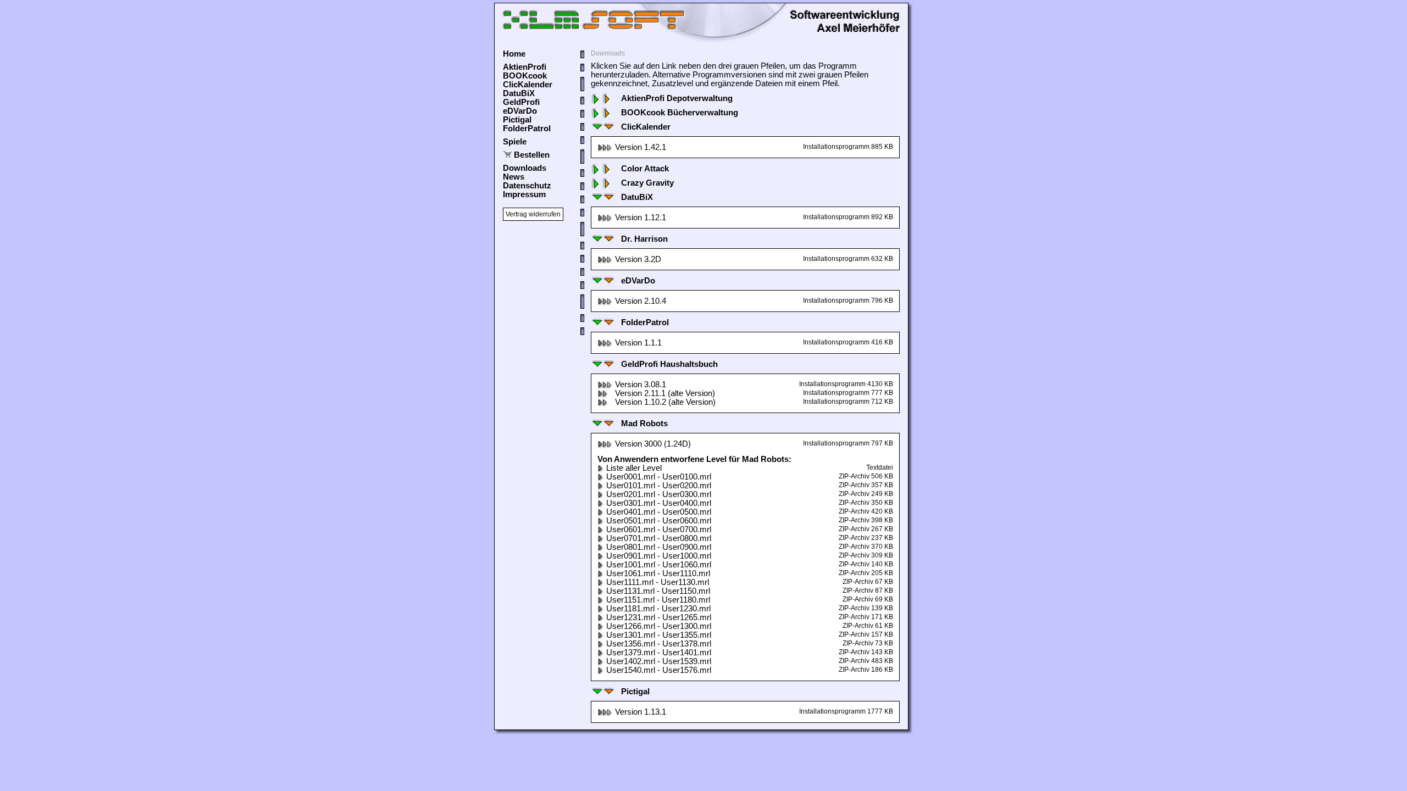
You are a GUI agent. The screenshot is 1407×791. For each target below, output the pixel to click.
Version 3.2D (638, 259)
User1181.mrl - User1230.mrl (658, 608)
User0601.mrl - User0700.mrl (658, 529)
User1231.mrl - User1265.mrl (658, 617)
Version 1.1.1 (638, 342)
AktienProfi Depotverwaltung (677, 98)
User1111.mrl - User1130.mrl (657, 582)
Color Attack (645, 168)
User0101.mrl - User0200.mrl (658, 485)
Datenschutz (527, 185)
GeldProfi (521, 102)
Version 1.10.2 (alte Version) (665, 402)
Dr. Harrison (644, 239)
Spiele (515, 141)
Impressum (524, 194)
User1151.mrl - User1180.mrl (658, 599)
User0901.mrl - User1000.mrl (658, 556)
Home (514, 53)
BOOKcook (525, 75)
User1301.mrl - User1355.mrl (658, 635)
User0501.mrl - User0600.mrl (658, 520)
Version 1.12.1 (640, 217)
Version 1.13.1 (640, 712)
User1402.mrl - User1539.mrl (658, 661)
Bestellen (532, 155)
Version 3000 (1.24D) (653, 443)
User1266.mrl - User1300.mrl (658, 626)
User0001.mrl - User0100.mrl (658, 476)
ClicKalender (527, 84)
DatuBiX (519, 93)
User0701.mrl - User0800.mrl (658, 538)
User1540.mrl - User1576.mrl (658, 670)
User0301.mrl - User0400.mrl (658, 503)
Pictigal (517, 119)
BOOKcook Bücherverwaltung (679, 112)
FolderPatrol (527, 128)
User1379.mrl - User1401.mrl (658, 652)
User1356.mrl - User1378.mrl (658, 643)
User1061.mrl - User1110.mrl (658, 573)
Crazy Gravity (647, 183)
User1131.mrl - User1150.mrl (658, 591)
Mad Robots (644, 423)
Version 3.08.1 (640, 384)
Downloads (524, 168)
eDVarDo (520, 111)
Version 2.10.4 (640, 301)
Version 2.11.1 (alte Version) (665, 393)
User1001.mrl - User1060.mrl (658, 564)
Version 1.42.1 (640, 147)
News (513, 176)
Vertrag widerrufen (533, 214)
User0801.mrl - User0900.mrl (658, 547)
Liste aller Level (634, 468)
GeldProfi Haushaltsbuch (669, 364)
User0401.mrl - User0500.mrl (658, 512)
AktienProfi (524, 67)
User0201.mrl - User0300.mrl (658, 494)
